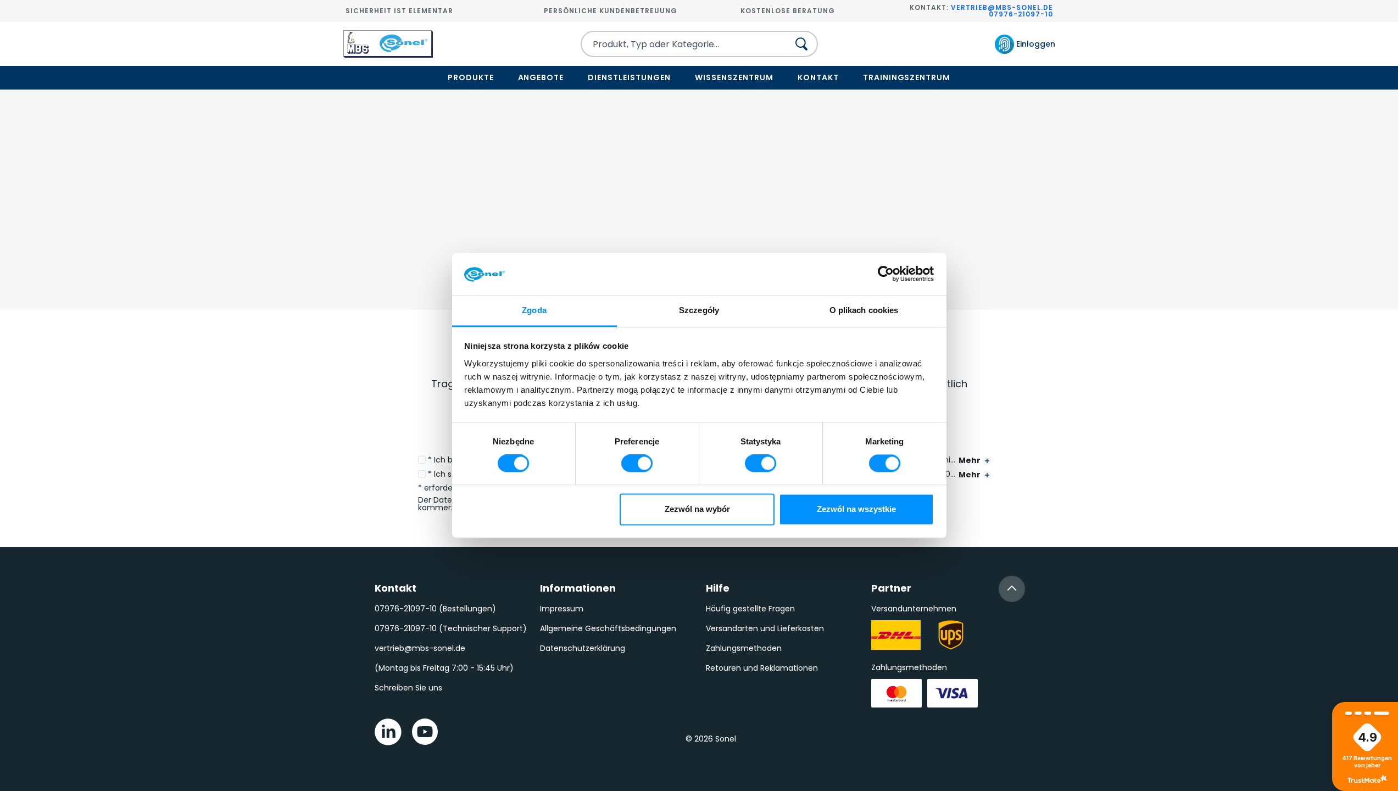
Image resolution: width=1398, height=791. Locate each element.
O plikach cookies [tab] (864, 310)
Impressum (561, 608)
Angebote (541, 77)
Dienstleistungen (629, 77)
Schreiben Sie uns (408, 687)
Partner (891, 588)
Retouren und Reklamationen (762, 667)
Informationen (578, 588)
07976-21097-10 (1021, 14)
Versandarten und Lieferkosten (765, 628)
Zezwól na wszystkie (856, 509)
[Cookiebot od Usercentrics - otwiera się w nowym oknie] (886, 274)
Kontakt (818, 77)
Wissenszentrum (734, 77)
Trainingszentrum (907, 77)
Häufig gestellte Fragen (750, 608)
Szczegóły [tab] (699, 310)
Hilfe (717, 588)
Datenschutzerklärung (582, 648)
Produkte (471, 77)
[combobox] (675, 43)
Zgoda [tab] (534, 310)
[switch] (637, 463)
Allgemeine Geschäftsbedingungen (608, 628)
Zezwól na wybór (697, 509)
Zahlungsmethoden (744, 648)
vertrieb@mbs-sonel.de (1002, 7)
